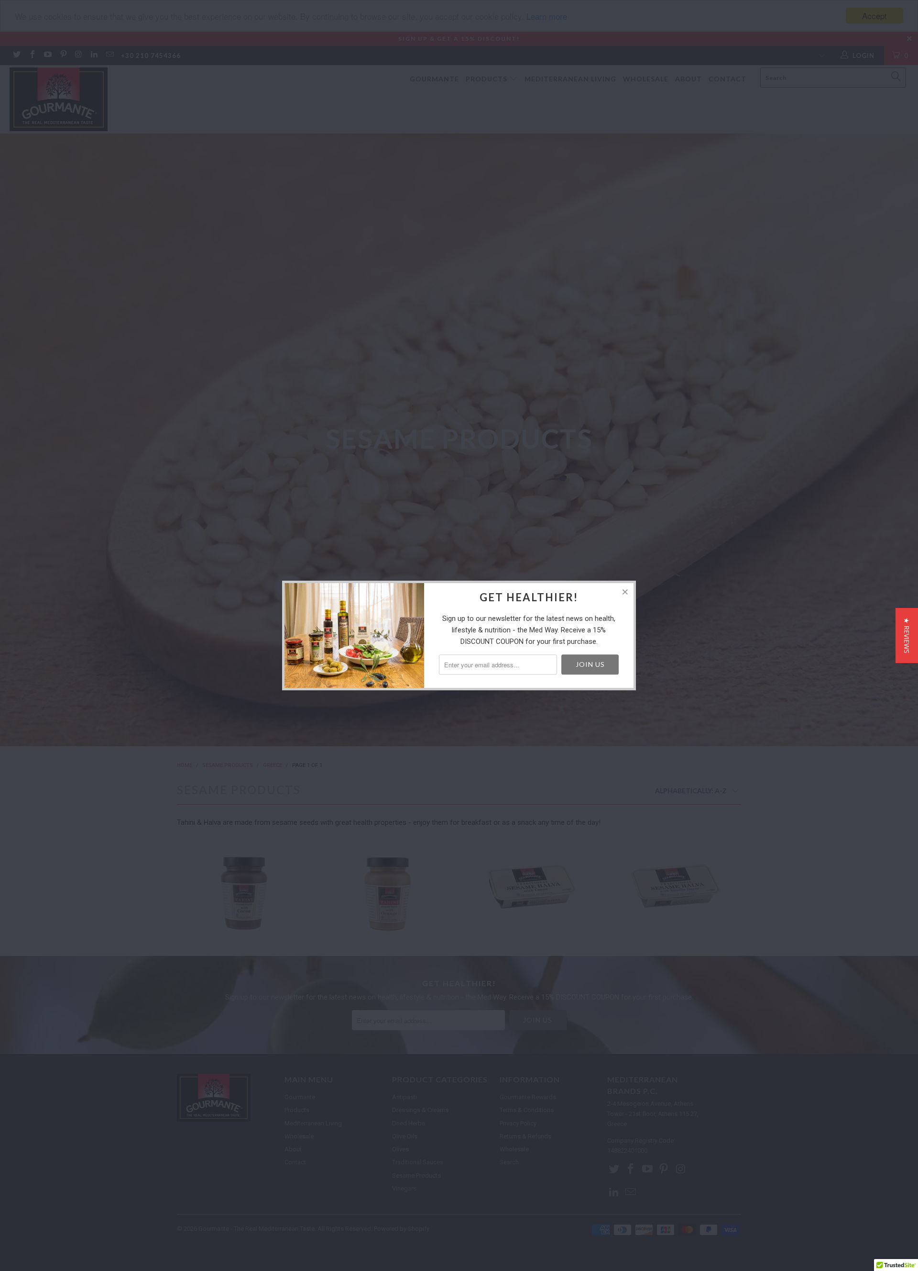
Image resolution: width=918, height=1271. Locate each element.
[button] (907, 635)
